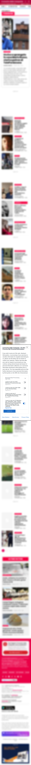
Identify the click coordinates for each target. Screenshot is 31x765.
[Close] (27, 348)
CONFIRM (9, 411)
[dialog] (15, 382)
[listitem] (15, 378)
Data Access (15, 417)
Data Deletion (5, 417)
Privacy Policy (25, 417)
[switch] (24, 382)
